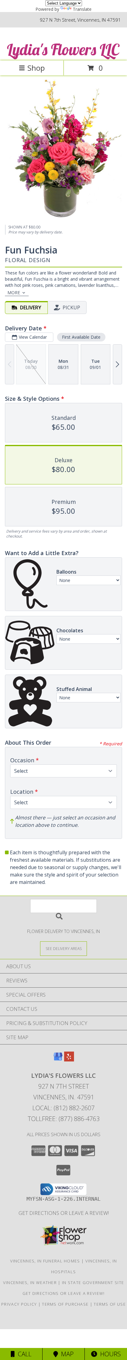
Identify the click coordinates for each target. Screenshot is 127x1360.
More (13, 292)
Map (66, 1354)
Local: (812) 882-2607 (63, 1108)
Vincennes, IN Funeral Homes (45, 1261)
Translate (82, 9)
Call (23, 1354)
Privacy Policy (19, 1304)
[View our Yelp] (69, 1059)
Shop (36, 68)
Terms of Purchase (65, 1304)
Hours (109, 1354)
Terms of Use (110, 1304)
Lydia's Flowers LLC (63, 49)
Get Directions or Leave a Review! (63, 1212)
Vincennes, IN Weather (30, 1282)
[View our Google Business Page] (58, 1059)
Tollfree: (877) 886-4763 (64, 1119)
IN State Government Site (93, 1282)
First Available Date (81, 337)
